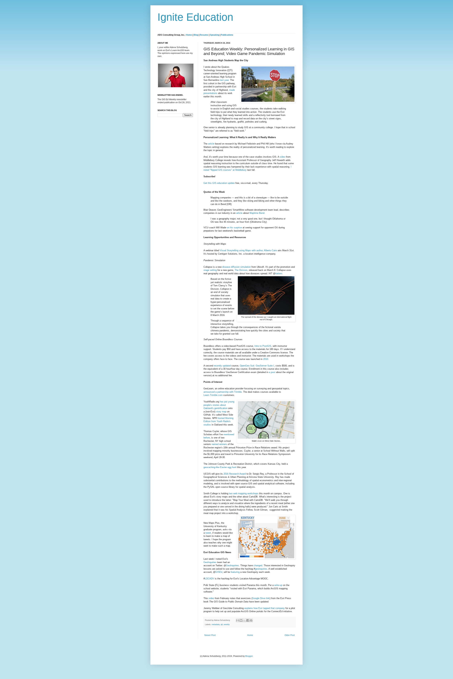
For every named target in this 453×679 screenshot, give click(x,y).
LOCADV (209, 578)
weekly (227, 624)
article (211, 143)
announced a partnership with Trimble (222, 392)
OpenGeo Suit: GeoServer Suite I (257, 365)
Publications (227, 35)
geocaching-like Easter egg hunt (219, 467)
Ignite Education (195, 17)
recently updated (222, 365)
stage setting (210, 270)
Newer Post (210, 635)
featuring (235, 572)
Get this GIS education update (219, 183)
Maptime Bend (257, 213)
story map (221, 411)
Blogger (249, 656)
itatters (278, 273)
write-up (278, 585)
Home (189, 35)
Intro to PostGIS (262, 346)
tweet (208, 532)
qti (222, 624)
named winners (220, 444)
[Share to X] (244, 620)
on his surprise (234, 227)
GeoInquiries (209, 562)
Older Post (290, 635)
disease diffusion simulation (236, 267)
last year (224, 80)
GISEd (218, 572)
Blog (196, 35)
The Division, (241, 270)
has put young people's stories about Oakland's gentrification (218, 405)
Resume (204, 35)
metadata (216, 624)
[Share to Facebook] (248, 620)
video (282, 156)
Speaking (214, 35)
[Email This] (237, 620)
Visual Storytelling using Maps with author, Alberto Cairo (248, 250)
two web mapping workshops (243, 493)
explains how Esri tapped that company (264, 608)
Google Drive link (261, 598)
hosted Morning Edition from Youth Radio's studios (218, 421)
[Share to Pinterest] (251, 620)
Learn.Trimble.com (213, 395)
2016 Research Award (234, 473)
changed (258, 565)
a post (272, 372)
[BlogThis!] (241, 620)
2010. (266, 359)
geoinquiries (261, 568)
